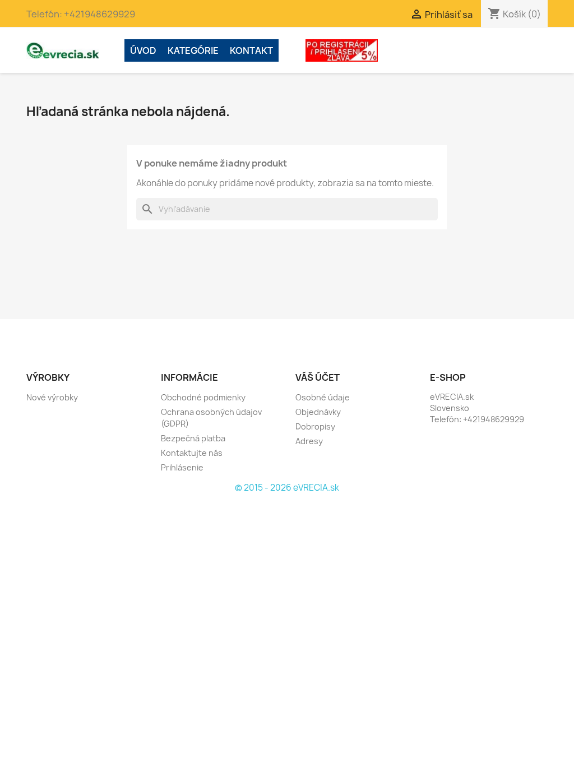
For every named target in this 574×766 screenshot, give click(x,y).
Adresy (309, 441)
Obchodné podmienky (203, 397)
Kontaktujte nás (192, 452)
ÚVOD (143, 50)
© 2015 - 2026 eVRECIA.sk (287, 487)
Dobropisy (315, 426)
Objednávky (318, 412)
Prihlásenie (182, 467)
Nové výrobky (52, 397)
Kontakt (251, 50)
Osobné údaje (322, 397)
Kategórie (193, 50)
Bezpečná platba (193, 438)
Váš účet (317, 377)
